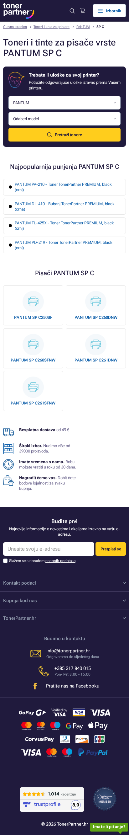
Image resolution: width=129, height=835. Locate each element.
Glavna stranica (15, 27)
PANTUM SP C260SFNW (33, 360)
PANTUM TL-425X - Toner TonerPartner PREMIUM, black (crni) (64, 226)
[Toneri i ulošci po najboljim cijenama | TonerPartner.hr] (18, 11)
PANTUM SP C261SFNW (33, 403)
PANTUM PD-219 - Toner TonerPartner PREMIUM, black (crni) (63, 245)
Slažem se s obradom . (42, 561)
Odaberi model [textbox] (26, 118)
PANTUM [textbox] (21, 102)
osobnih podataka (60, 561)
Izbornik (113, 10)
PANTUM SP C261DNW (96, 360)
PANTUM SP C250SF (33, 317)
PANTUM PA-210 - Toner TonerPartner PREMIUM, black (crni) (63, 187)
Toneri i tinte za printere (52, 27)
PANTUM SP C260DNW (96, 317)
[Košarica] (82, 10)
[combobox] (64, 103)
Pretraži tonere (68, 134)
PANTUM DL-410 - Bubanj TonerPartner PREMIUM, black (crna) (65, 206)
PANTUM (83, 27)
